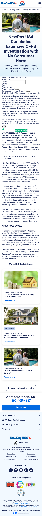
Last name (6, 83)
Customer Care (11, 454)
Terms (12, 114)
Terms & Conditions (34, 510)
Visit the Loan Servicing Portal (31, 459)
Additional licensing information (22, 503)
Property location (8, 89)
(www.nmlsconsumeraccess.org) (29, 506)
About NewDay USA (21, 77)
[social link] (11, 470)
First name (6, 81)
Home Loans (10, 415)
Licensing (4, 510)
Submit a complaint (31, 456)
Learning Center (14, 10)
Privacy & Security (13, 510)
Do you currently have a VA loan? (14, 91)
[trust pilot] (8, 129)
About (7, 429)
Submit (4, 127)
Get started (21, 407)
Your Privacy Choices (23, 513)
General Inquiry (31, 454)
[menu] (39, 3)
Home (4, 10)
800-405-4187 (13, 123)
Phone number (7, 87)
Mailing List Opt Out (11, 456)
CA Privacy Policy (23, 510)
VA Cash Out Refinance (15, 420)
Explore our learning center (21, 388)
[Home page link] (9, 3)
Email (4, 85)
